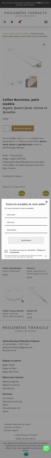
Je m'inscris (26, 240)
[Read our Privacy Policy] (45, 256)
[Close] (47, 202)
